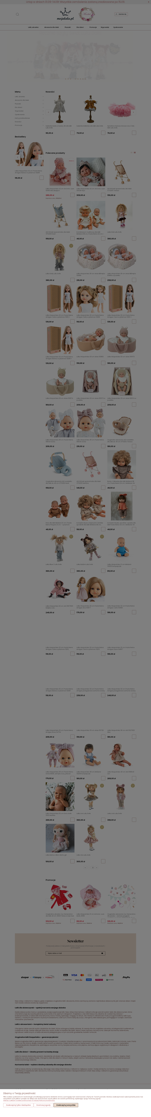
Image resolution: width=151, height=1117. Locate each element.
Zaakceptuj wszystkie (66, 1105)
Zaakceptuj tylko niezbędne (18, 1105)
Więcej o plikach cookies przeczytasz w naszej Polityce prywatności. (29, 1100)
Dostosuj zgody (43, 1105)
